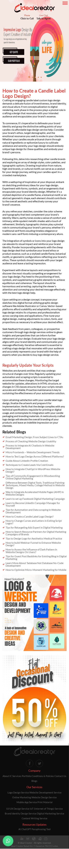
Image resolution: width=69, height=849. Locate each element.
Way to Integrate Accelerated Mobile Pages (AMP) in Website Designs (35, 493)
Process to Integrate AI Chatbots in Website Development (30, 447)
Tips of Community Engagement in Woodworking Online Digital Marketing (33, 477)
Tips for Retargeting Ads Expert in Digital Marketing (34, 527)
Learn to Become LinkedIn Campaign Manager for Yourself (33, 504)
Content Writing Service (34, 818)
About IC (7, 776)
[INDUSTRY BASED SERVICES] (22, 839)
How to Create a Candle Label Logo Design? (29, 516)
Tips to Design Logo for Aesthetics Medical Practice (34, 538)
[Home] (34, 751)
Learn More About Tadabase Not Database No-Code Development (34, 564)
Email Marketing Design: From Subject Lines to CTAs (34, 437)
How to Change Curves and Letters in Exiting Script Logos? (34, 522)
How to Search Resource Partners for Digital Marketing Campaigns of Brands (36, 533)
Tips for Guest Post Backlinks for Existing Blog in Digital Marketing (36, 557)
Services (16, 776)
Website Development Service (45, 792)
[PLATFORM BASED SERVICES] (28, 839)
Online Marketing (21, 797)
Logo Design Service (18, 792)
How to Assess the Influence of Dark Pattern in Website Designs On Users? (31, 551)
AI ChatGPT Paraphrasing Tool (34, 829)
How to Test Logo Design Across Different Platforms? (35, 456)
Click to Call (27, 18)
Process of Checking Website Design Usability (31, 441)
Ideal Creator (26, 843)
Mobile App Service (27, 802)
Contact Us (60, 776)
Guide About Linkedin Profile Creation (27, 460)
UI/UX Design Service (17, 808)
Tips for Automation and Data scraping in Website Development (33, 511)
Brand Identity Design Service (20, 813)
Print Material (44, 802)
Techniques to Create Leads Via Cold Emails (29, 464)
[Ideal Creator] (34, 8)
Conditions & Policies (43, 776)
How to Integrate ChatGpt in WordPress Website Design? (33, 470)
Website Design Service (44, 797)
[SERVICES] (40, 839)
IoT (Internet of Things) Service (46, 808)
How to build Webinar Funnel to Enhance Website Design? (33, 544)
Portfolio (26, 776)
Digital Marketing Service (50, 813)
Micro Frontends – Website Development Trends (33, 452)
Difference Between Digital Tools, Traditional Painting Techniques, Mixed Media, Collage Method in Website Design (35, 485)
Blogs (34, 780)
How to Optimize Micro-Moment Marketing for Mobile (36, 569)
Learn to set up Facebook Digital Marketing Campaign (35, 498)
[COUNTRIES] (34, 839)
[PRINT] (45, 839)
